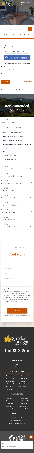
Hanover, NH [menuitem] (10, 423)
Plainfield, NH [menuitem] (23, 431)
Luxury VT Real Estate (8, 147)
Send (16, 336)
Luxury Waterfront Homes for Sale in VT (14, 161)
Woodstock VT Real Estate (9, 223)
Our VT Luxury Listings (9, 184)
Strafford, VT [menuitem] (24, 426)
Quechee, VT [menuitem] (24, 404)
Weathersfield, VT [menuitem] (24, 409)
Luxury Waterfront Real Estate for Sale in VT (15, 170)
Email (3, 92)
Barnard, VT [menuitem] (10, 404)
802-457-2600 (25, 2)
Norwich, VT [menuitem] (10, 426)
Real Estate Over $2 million (10, 180)
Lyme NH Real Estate (8, 245)
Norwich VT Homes (7, 216)
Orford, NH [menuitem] (23, 428)
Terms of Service (7, 342)
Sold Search (26, 60)
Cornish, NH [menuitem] (24, 434)
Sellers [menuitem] (17, 392)
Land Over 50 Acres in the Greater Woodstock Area (16, 175)
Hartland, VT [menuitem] (10, 414)
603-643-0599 (25, 4)
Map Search (10, 60)
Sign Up (20, 115)
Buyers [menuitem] (17, 389)
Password (4, 99)
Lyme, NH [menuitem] (10, 428)
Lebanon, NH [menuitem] (10, 431)
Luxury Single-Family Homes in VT (12, 157)
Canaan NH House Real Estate (11, 252)
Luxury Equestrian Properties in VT (13, 165)
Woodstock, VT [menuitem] (10, 401)
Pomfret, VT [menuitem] (10, 406)
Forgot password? (27, 106)
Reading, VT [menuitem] (24, 406)
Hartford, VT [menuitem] (10, 412)
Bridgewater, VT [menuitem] (10, 409)
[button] (30, 54)
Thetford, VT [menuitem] (24, 423)
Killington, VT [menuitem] (23, 401)
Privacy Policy (14, 326)
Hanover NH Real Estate (9, 230)
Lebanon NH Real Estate (9, 238)
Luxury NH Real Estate (8, 194)
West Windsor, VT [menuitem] (24, 412)
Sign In (5, 107)
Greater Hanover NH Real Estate (12, 209)
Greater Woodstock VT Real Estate (12, 201)
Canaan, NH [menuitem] (10, 434)
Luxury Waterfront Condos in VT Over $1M (15, 153)
